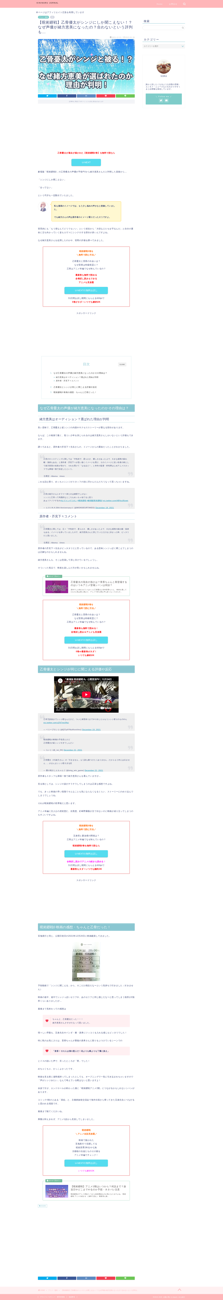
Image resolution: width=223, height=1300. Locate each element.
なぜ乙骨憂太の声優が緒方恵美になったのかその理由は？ (80, 373)
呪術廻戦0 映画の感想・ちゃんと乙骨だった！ (75, 392)
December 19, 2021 (104, 508)
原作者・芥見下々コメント (67, 381)
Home (160, 4)
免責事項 (72, 1297)
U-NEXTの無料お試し (86, 290)
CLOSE (122, 364)
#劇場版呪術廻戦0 (94, 501)
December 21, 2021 (73, 750)
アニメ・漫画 (43, 17)
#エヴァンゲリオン (69, 501)
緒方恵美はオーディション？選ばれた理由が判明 (77, 377)
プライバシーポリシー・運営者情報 (52, 1297)
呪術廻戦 (43, 1206)
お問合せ (173, 4)
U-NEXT (86, 162)
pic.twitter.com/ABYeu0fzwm (115, 501)
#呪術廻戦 (82, 501)
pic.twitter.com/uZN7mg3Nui (56, 723)
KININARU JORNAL (48, 3)
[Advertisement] (86, 129)
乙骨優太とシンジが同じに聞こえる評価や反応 (75, 387)
